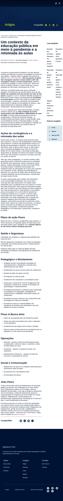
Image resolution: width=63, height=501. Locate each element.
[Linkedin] (52, 488)
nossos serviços (19, 414)
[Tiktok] (52, 491)
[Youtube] (57, 488)
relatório (17, 96)
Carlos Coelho (33, 60)
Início (2, 35)
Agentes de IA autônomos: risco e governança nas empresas (50, 108)
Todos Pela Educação (14, 78)
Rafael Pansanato (8, 60)
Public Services (13, 35)
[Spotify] (48, 491)
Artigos (6, 35)
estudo (4, 110)
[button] (56, 3)
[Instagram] (48, 488)
